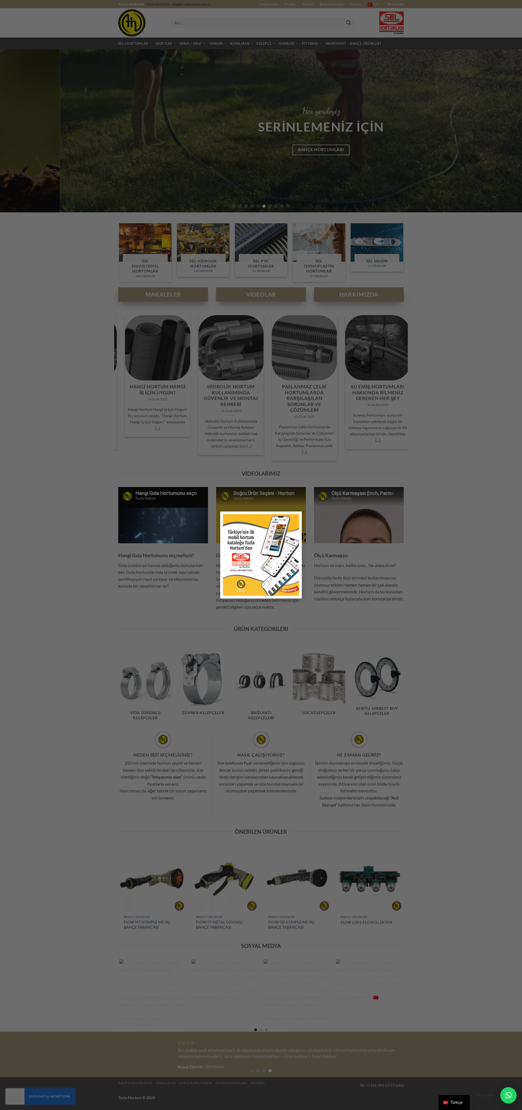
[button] (508, 1095)
